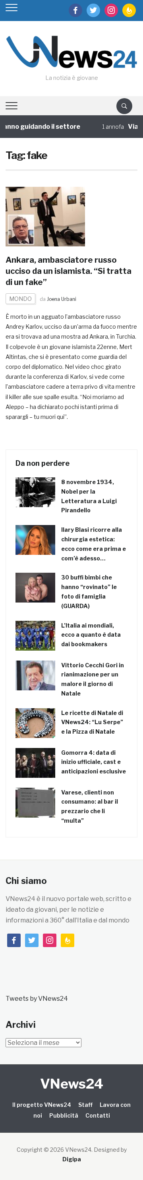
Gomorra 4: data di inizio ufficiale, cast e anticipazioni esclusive (93, 762)
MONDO (20, 298)
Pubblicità (63, 1115)
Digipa (71, 1159)
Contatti (97, 1115)
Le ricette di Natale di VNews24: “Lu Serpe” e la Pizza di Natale (92, 722)
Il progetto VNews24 (41, 1104)
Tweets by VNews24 (37, 998)
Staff (85, 1104)
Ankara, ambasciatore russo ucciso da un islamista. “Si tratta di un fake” (68, 271)
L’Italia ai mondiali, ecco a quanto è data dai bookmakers (91, 635)
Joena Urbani (61, 299)
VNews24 (71, 1083)
